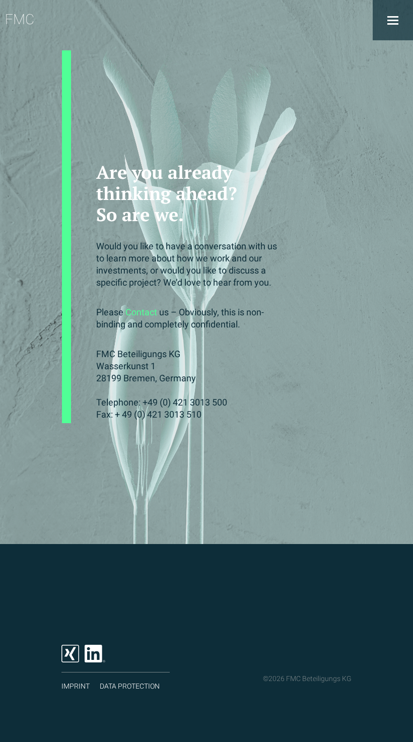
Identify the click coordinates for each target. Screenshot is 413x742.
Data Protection (130, 686)
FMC (19, 19)
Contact (141, 312)
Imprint (75, 686)
